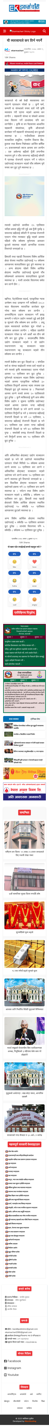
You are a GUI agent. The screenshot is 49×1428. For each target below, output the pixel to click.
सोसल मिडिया (24, 1353)
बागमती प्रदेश (12, 1268)
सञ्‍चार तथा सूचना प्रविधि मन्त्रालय (19, 1183)
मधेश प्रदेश (11, 1272)
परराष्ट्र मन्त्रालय (13, 1171)
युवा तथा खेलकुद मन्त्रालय (16, 1236)
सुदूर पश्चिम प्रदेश (13, 1252)
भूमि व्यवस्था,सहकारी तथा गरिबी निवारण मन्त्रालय (23, 1219)
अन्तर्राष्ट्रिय (11, 1394)
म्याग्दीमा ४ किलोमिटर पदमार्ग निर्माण (24, 734)
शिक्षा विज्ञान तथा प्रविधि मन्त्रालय (18, 1195)
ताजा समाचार (14, 719)
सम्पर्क (24, 1320)
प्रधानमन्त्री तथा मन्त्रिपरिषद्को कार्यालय (21, 1155)
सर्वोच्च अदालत (12, 1244)
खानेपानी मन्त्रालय (14, 1240)
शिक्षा (43, 1401)
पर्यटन (26, 1401)
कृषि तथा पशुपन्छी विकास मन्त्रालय (18, 1199)
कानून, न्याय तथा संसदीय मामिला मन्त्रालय (21, 1179)
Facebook (14, 1361)
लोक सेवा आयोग (13, 1151)
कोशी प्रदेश (11, 1276)
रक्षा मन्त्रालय (12, 1175)
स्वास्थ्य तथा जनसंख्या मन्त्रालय (18, 1191)
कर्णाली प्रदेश (12, 1256)
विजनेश (35, 1401)
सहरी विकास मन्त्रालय (15, 1223)
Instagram (14, 1368)
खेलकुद (6, 1401)
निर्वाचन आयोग (12, 1248)
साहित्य (29, 1408)
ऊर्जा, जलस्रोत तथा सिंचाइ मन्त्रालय (19, 1203)
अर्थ (31, 1394)
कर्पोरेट (38, 1394)
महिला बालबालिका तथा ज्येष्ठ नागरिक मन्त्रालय (22, 1216)
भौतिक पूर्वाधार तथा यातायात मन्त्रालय (19, 1187)
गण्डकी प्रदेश (12, 1264)
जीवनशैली (16, 1401)
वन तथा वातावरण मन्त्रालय (16, 1232)
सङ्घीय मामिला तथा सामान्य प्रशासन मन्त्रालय (22, 1159)
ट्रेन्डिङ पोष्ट (35, 719)
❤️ (34, 561)
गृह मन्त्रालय (12, 1163)
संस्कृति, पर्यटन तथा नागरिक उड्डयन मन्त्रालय (22, 1207)
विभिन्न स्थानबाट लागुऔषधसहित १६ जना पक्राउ (28, 751)
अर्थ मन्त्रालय (12, 1167)
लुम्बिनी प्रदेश (12, 1260)
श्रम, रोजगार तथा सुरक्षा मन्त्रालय (18, 1228)
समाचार (20, 1408)
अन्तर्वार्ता (23, 1394)
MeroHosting (30, 1421)
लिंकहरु (24, 1387)
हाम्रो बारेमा (24, 1288)
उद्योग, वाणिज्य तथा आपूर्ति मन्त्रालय (19, 1211)
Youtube (13, 1375)
